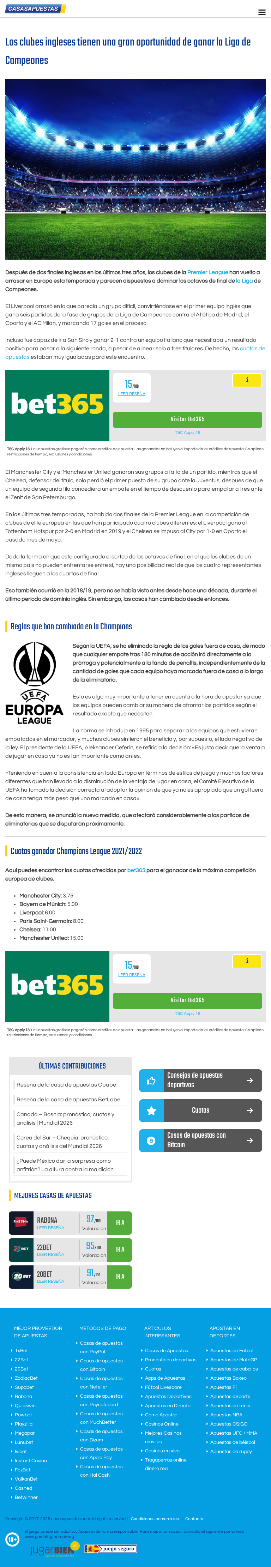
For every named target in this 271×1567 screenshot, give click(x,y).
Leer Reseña (131, 394)
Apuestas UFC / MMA (233, 1433)
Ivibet (21, 1451)
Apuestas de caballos (234, 1369)
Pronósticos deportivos (171, 1359)
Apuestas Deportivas (168, 1396)
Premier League (207, 272)
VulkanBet (26, 1479)
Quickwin (25, 1405)
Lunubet (24, 1442)
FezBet (22, 1470)
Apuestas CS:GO (229, 1424)
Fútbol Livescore (163, 1387)
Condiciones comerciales (155, 1519)
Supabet (24, 1387)
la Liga (244, 281)
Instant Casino (31, 1460)
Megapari (25, 1433)
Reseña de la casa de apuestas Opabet (67, 1085)
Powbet (23, 1414)
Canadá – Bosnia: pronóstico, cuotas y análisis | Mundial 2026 (65, 1119)
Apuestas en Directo (168, 1405)
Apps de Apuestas (165, 1378)
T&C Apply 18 (187, 432)
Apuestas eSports (230, 1396)
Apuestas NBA (226, 1414)
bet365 (136, 870)
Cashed (23, 1488)
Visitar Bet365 (188, 420)
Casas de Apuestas (166, 1350)
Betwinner (26, 1497)
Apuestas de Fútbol (231, 1350)
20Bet (21, 1369)
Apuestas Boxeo (228, 1378)
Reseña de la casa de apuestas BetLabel (69, 1099)
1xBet (21, 1350)
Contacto (194, 1519)
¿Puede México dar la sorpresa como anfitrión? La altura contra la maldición (65, 1165)
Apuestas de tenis (230, 1405)
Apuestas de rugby (231, 1451)
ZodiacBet (26, 1378)
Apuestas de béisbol (232, 1442)
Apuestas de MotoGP (233, 1359)
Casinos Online (162, 1424)
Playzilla (23, 1424)
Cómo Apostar (161, 1414)
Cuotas (153, 1369)
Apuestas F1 (224, 1387)
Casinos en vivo (162, 1450)
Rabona (23, 1396)
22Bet (21, 1359)
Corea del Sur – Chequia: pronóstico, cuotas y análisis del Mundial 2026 (63, 1142)
